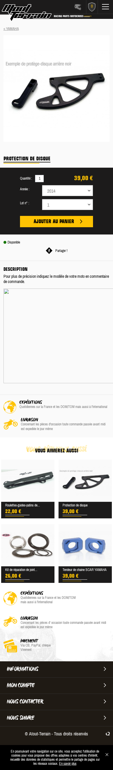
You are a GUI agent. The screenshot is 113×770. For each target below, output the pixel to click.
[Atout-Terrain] (32, 14)
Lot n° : (24, 203)
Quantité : (26, 178)
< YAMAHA (11, 28)
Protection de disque (75, 505)
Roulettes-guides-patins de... (22, 505)
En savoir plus (67, 764)
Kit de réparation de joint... (21, 570)
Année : (25, 189)
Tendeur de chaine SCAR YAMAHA (85, 570)
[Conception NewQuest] (107, 733)
